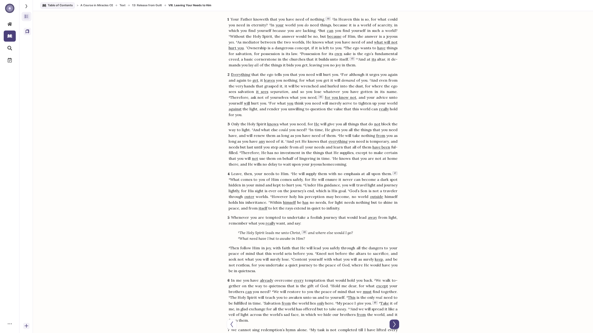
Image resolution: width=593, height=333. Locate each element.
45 (352, 58)
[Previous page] (232, 324)
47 (395, 173)
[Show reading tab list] (26, 6)
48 (304, 232)
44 (328, 18)
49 (375, 302)
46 (320, 96)
